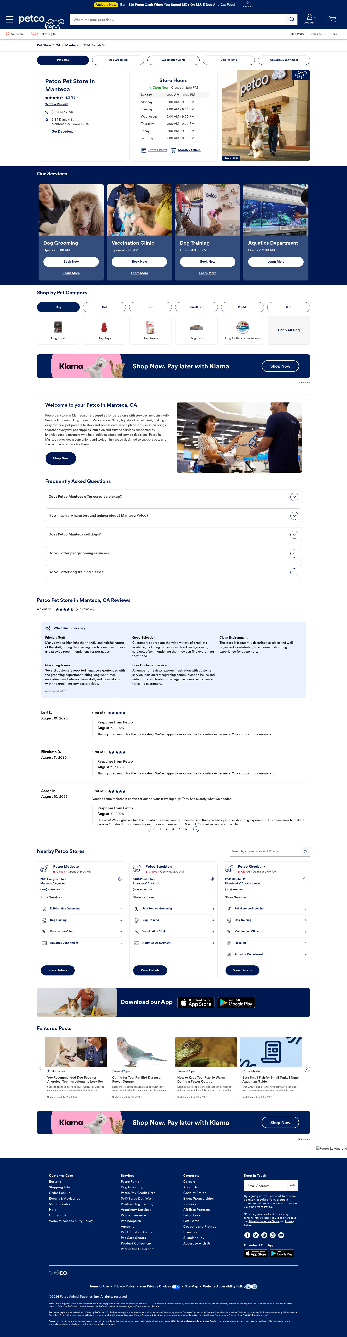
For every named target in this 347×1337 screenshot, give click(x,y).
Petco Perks (130, 1182)
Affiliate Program (196, 1210)
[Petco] (40, 19)
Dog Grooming (132, 1187)
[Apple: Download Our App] (256, 1253)
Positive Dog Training (137, 1204)
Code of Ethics (194, 1193)
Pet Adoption (131, 1221)
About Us (190, 1187)
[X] (255, 1235)
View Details (57, 970)
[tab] (173, 497)
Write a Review (56, 104)
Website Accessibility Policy (71, 1221)
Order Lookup (59, 1193)
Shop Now (60, 458)
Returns (55, 1182)
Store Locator (59, 1204)
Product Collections (136, 1243)
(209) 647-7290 (62, 112)
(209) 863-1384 (235, 889)
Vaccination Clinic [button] (173, 60)
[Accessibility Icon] (251, 1286)
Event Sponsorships (198, 1198)
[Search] (292, 19)
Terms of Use (271, 1218)
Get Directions (62, 131)
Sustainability (193, 1238)
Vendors (189, 1204)
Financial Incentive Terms (264, 1221)
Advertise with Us (197, 1243)
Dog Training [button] (228, 60)
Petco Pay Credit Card (138, 1193)
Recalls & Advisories (64, 1198)
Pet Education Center (137, 1232)
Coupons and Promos (199, 1226)
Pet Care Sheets (133, 1238)
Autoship (128, 1226)
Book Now (71, 261)
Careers (189, 1182)
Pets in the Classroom (137, 1249)
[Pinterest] (264, 1235)
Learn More (71, 273)
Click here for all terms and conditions (190, 1321)
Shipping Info (59, 1187)
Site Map (191, 1286)
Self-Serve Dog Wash (137, 1198)
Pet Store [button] (63, 60)
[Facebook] (247, 1235)
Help (52, 1210)
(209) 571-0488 (50, 889)
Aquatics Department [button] (284, 60)
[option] (71, 232)
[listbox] (173, 232)
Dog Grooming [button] (118, 60)
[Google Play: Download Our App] (282, 1253)
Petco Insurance (133, 1215)
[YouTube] (281, 1235)
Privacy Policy (124, 1286)
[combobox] (270, 851)
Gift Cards (191, 1221)
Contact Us (57, 1215)
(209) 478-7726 (142, 889)
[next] (196, 829)
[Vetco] (58, 1273)
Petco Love (192, 1215)
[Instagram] (272, 1235)
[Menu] (9, 19)
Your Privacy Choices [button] (155, 1286)
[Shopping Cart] (332, 19)
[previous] (151, 829)
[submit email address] (292, 1185)
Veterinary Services (136, 1210)
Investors (190, 1232)
